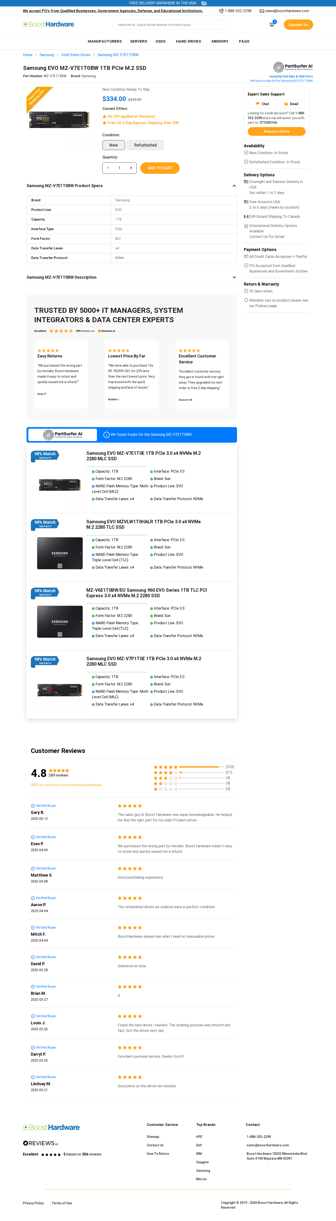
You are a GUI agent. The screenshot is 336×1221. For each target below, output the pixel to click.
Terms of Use (62, 1203)
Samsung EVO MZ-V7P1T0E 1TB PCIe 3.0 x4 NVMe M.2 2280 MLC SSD (143, 661)
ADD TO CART (160, 168)
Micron (201, 1179)
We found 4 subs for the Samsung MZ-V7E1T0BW (281, 80)
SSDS (160, 41)
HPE (199, 1137)
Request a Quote (276, 131)
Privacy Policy (33, 1203)
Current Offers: (115, 108)
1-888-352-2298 (238, 11)
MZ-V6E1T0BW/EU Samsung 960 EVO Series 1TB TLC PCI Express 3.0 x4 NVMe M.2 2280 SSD (146, 592)
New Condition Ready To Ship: (126, 89)
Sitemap (153, 1137)
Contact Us (155, 1145)
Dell (199, 1145)
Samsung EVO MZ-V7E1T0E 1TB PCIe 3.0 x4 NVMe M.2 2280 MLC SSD (143, 455)
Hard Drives (188, 41)
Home (27, 55)
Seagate (202, 1162)
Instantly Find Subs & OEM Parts (291, 76)
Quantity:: (110, 157)
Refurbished (145, 145)
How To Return (158, 1154)
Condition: (111, 135)
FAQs (244, 41)
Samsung (47, 55)
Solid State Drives (76, 55)
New (113, 145)
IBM (199, 1154)
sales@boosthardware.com (287, 11)
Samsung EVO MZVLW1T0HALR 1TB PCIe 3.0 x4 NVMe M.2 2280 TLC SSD (143, 524)
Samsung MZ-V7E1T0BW (118, 55)
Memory (220, 41)
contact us (298, 25)
